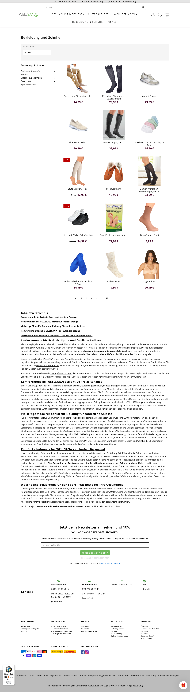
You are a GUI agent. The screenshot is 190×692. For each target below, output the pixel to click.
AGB (31, 675)
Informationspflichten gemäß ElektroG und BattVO (104, 675)
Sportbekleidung (29, 84)
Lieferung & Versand (119, 629)
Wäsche (24, 631)
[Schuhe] (54, 74)
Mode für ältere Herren (47, 365)
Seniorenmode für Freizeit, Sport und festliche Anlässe (49, 317)
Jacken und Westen (126, 362)
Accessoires (26, 81)
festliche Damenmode (82, 362)
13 (107, 298)
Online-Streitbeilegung (119, 636)
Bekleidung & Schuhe (88, 21)
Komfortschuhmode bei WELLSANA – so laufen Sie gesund (50, 330)
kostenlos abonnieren (95, 552)
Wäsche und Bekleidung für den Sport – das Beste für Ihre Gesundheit (56, 335)
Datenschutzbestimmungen (110, 563)
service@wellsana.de (122, 584)
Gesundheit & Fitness (67, 14)
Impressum (55, 675)
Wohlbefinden (125, 14)
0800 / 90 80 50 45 (60, 589)
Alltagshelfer (98, 14)
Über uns (144, 626)
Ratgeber (144, 631)
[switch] (8, 682)
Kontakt (146, 589)
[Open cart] (167, 15)
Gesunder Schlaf (147, 636)
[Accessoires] (54, 81)
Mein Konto (85, 626)
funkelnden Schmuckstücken (132, 376)
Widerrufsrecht (70, 675)
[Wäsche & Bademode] (54, 78)
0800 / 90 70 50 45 (90, 589)
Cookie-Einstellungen (168, 675)
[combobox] (92, 7)
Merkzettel (85, 629)
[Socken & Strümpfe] (54, 71)
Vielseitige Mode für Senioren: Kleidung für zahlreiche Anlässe (53, 326)
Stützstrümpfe (146, 638)
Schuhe (24, 74)
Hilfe (145, 584)
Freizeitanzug (30, 385)
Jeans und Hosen (108, 362)
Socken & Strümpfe (30, 71)
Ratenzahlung (116, 633)
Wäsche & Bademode (31, 77)
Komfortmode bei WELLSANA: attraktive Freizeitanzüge (49, 321)
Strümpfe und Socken (60, 373)
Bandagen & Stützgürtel (30, 629)
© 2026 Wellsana (19, 675)
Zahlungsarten (116, 626)
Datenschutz (42, 675)
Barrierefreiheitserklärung (143, 675)
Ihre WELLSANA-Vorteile (150, 629)
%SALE (112, 21)
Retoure (114, 631)
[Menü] (13, 666)
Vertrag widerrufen (89, 631)
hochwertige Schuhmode (41, 453)
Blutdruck (145, 633)
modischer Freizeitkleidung (89, 359)
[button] (183, 685)
